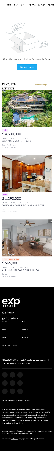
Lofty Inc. (14, 439)
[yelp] (5, 383)
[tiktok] (5, 391)
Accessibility (27, 434)
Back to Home (27, 67)
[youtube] (20, 383)
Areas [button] (32, 5)
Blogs (41, 5)
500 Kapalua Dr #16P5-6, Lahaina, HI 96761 (23, 205)
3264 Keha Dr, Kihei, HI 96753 (16, 140)
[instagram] (12, 383)
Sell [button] (23, 5)
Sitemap (19, 434)
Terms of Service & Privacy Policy (14, 431)
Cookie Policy (32, 431)
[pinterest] (12, 391)
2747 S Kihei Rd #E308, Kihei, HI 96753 (20, 269)
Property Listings (9, 434)
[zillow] (20, 375)
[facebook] (5, 375)
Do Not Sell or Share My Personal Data (15, 400)
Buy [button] (16, 5)
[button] (5, 321)
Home (8, 5)
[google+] (20, 391)
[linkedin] (12, 375)
